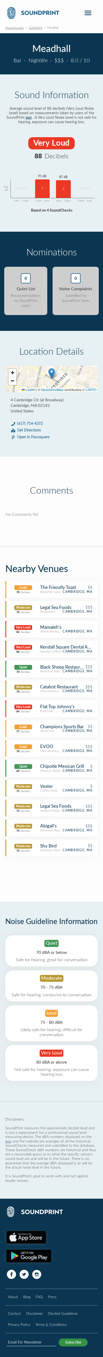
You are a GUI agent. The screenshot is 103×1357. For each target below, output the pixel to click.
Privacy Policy (19, 1325)
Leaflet (30, 389)
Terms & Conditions (51, 1325)
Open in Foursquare (33, 437)
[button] (51, 373)
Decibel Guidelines (63, 1314)
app (29, 118)
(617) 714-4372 (30, 424)
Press (52, 1297)
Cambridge (35, 27)
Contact (14, 1314)
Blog (26, 1297)
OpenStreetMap (52, 389)
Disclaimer (34, 1314)
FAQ (39, 1297)
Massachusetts (14, 27)
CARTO (90, 389)
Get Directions (29, 430)
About (13, 1297)
